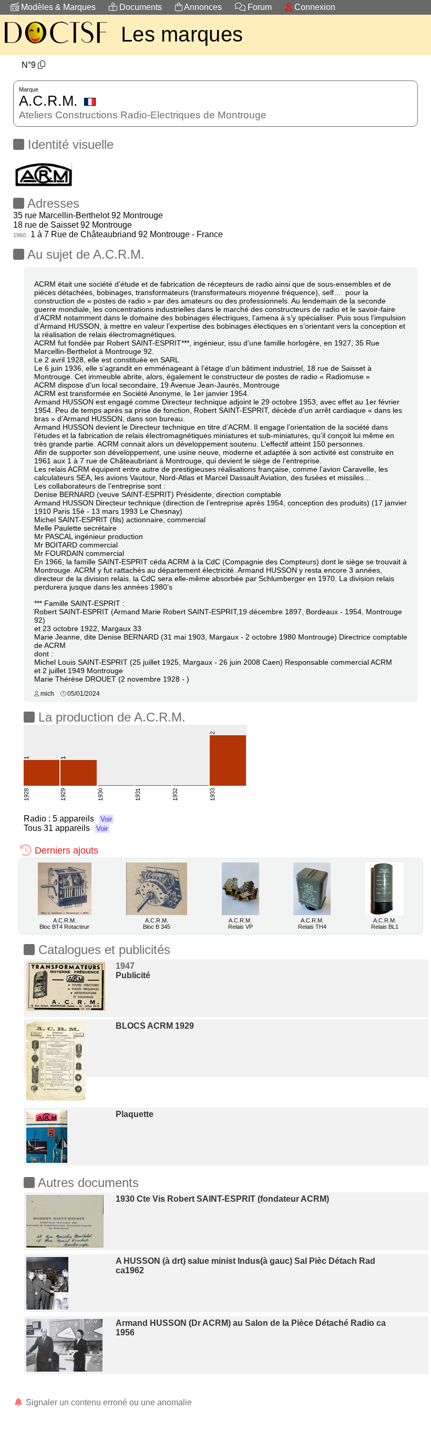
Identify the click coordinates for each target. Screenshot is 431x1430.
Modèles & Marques (57, 7)
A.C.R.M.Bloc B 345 (156, 923)
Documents (139, 7)
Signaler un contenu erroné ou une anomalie (108, 1402)
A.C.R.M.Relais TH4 (312, 923)
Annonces (202, 7)
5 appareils (82, 818)
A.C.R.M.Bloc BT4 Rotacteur (64, 923)
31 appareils (76, 828)
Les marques (182, 34)
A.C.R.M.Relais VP (240, 923)
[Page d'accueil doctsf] (55, 44)
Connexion (313, 7)
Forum (258, 7)
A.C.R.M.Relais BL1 (384, 923)
